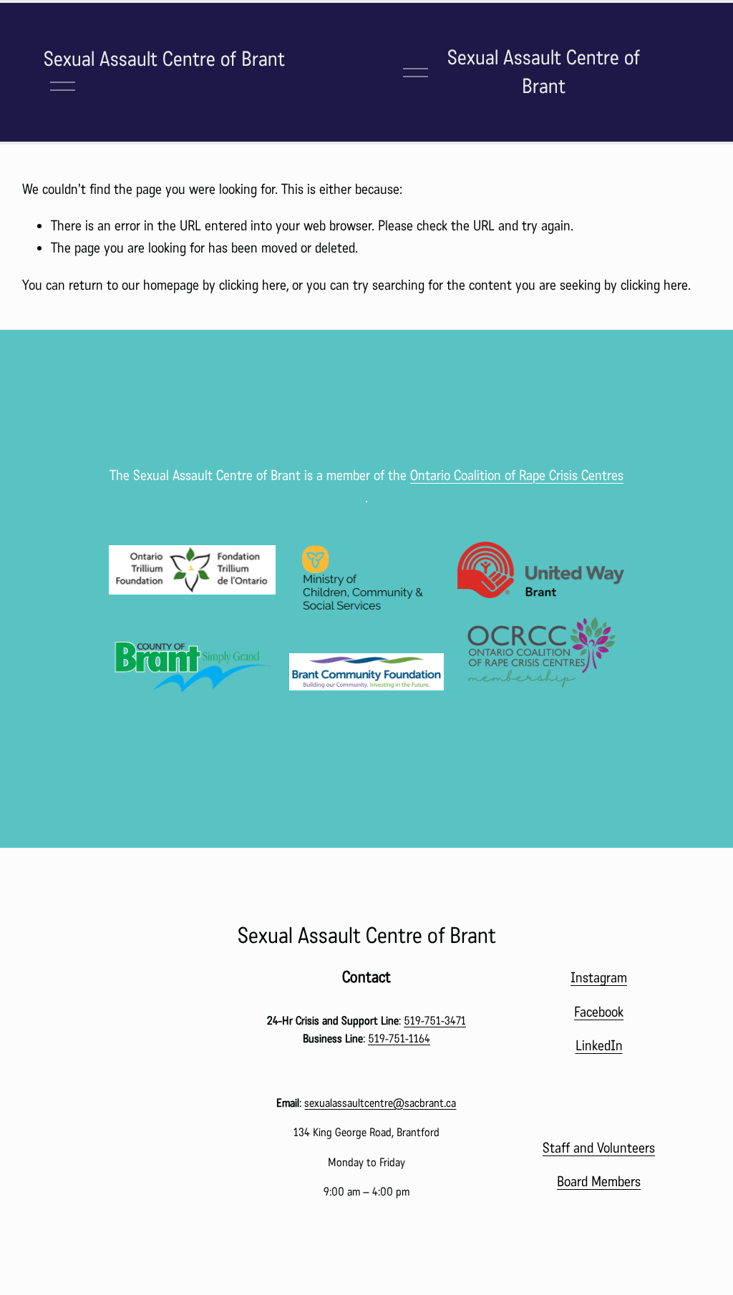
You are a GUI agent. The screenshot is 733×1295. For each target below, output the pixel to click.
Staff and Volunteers (599, 1148)
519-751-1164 (399, 1038)
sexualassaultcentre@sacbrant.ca (380, 1103)
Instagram (599, 977)
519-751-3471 (435, 1020)
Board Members (599, 1181)
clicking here (252, 285)
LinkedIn (599, 1045)
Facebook (598, 1012)
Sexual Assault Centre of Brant (164, 59)
